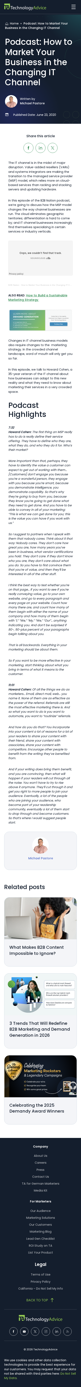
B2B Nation (13, 285)
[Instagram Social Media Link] (46, 1331)
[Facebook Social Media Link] (13, 1331)
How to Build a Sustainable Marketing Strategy (38, 297)
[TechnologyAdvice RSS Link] (67, 1331)
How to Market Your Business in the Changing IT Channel (48, 285)
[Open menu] (72, 6)
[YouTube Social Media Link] (24, 1331)
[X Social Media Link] (35, 1331)
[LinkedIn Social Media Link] (57, 1331)
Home (14, 23)
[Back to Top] (40, 1300)
